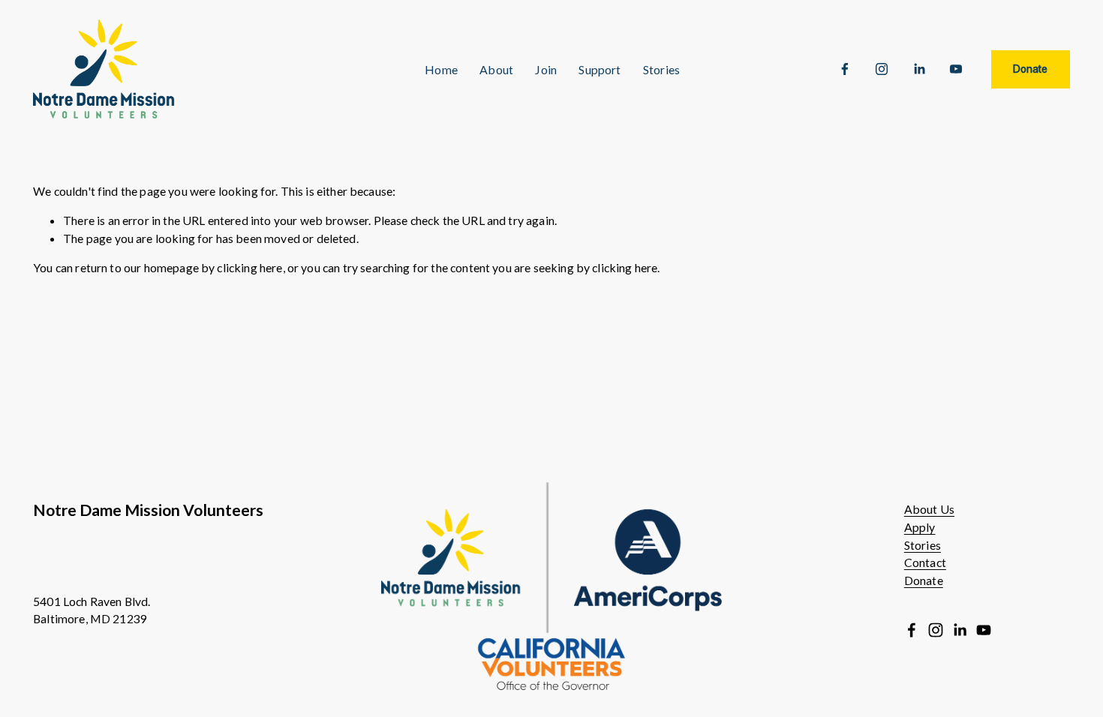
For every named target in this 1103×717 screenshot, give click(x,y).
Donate (1030, 69)
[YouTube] (955, 69)
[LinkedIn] (919, 69)
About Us (929, 509)
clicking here (249, 267)
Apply (920, 527)
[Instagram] (881, 69)
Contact (925, 562)
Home (441, 69)
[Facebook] (844, 69)
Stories (922, 545)
